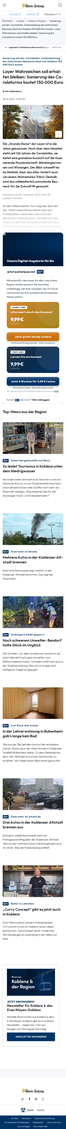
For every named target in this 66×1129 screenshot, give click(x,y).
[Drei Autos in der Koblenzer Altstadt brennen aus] (33, 794)
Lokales (20, 20)
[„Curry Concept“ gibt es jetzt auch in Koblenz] (33, 881)
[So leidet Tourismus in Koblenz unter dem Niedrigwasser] (33, 437)
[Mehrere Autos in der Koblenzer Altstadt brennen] (33, 529)
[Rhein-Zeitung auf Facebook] (29, 1099)
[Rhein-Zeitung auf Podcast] (43, 1099)
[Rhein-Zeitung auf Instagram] (36, 1099)
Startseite (7, 20)
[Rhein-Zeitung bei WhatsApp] (22, 1099)
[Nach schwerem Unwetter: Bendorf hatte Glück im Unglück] (33, 612)
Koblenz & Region (37, 20)
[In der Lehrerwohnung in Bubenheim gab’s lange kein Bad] (33, 703)
